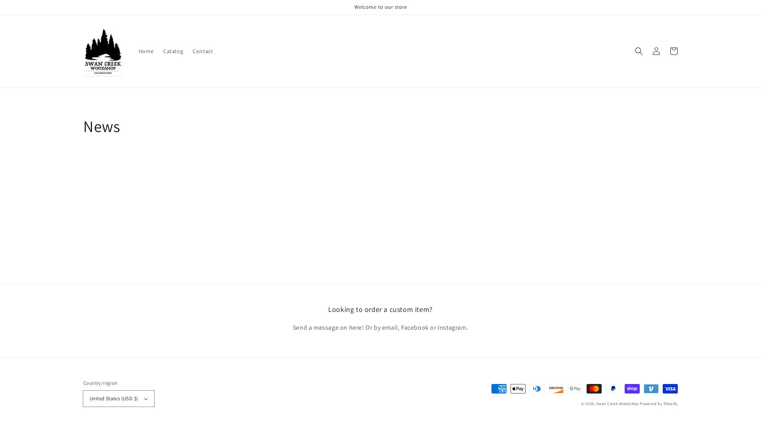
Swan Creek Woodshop (617, 403)
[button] (639, 51)
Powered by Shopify (659, 403)
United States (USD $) (114, 398)
